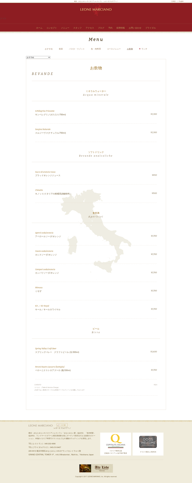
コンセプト (51, 27)
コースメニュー (114, 48)
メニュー (65, 27)
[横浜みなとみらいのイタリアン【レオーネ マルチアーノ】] (96, 9)
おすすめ (49, 48)
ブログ (101, 27)
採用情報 (120, 27)
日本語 (173, 1)
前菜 (61, 48)
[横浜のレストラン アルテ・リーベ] (96, 472)
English (181, 1)
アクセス (90, 27)
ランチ (144, 48)
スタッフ (77, 27)
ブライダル (150, 27)
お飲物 (130, 48)
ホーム (39, 27)
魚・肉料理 (96, 48)
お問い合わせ (135, 27)
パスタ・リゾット (77, 48)
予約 (110, 27)
